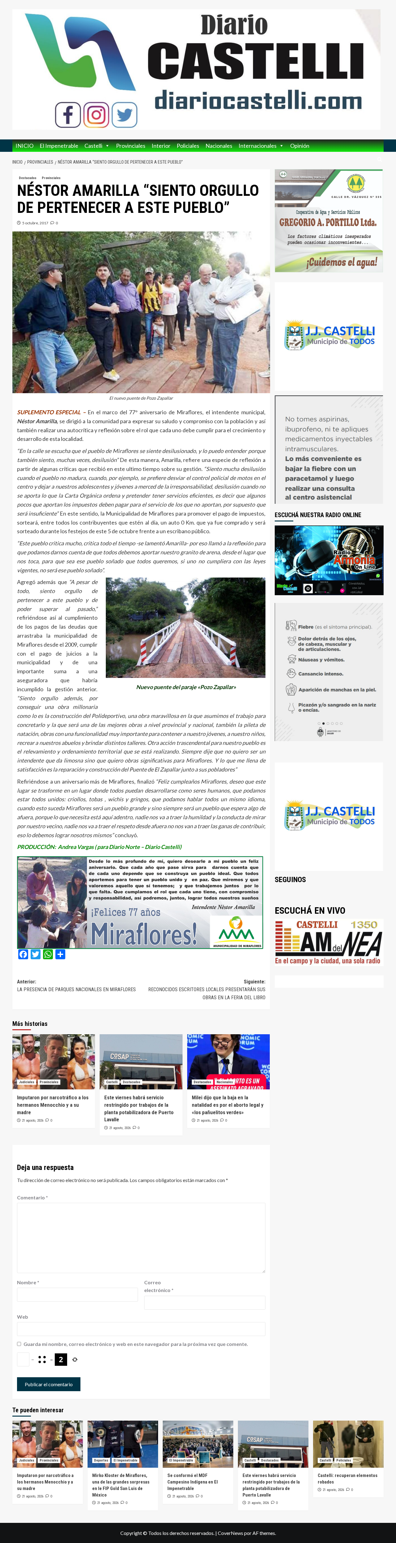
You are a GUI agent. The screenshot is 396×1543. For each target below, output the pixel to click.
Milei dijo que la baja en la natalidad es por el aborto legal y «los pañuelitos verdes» (228, 1104)
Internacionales (258, 145)
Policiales (188, 145)
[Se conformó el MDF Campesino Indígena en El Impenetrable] (198, 1444)
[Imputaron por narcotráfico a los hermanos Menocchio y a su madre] (53, 1061)
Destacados (28, 178)
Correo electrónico (159, 1286)
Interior (161, 145)
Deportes (101, 1460)
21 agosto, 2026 (32, 1121)
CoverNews (230, 1533)
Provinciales (130, 145)
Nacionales (218, 145)
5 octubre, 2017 (35, 223)
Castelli (93, 145)
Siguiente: (206, 989)
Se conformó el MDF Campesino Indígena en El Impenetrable (192, 1482)
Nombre (28, 1282)
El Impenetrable (59, 145)
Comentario (32, 1197)
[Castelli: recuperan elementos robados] (348, 1444)
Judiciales (26, 1082)
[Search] (380, 159)
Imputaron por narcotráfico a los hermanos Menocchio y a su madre (52, 1104)
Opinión (299, 145)
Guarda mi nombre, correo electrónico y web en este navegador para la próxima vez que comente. (136, 1344)
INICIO (24, 145)
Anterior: (76, 986)
